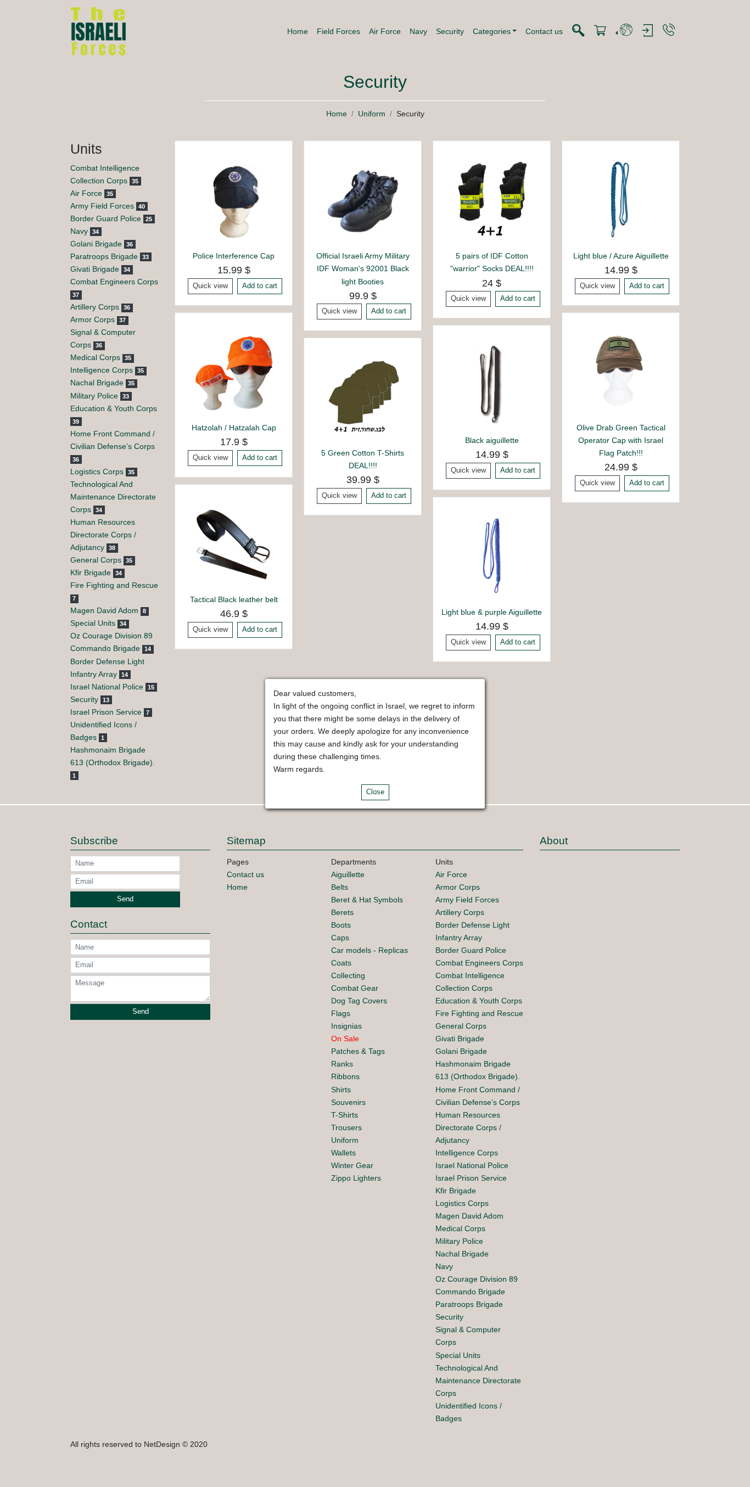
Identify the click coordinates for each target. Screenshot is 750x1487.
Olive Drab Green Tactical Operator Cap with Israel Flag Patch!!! (621, 440)
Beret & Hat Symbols (367, 899)
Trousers (346, 1127)
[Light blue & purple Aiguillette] (491, 555)
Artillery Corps (94, 306)
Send (125, 899)
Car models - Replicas (369, 950)
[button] (495, 31)
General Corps (95, 559)
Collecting (348, 975)
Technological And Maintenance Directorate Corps (113, 497)
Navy (418, 31)
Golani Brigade (96, 243)
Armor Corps (92, 319)
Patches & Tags (358, 1051)
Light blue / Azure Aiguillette (621, 255)
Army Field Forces (102, 205)
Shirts (341, 1089)
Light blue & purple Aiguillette (491, 612)
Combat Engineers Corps (114, 281)
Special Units (92, 623)
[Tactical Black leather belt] (233, 542)
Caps (340, 937)
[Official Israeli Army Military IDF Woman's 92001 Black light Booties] (362, 199)
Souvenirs (348, 1102)
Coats (341, 962)
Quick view (210, 286)
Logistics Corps (97, 471)
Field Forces (338, 31)
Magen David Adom (104, 610)
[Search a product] (578, 31)
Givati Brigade (94, 269)
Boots (341, 925)
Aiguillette (348, 874)
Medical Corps (95, 357)
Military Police (94, 395)
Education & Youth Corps (113, 408)
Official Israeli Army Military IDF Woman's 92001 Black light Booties (363, 268)
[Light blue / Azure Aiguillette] (620, 199)
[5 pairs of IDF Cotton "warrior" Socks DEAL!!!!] (491, 199)
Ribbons (345, 1076)
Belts (339, 887)
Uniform (371, 113)
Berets (342, 912)
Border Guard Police (105, 218)
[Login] (647, 31)
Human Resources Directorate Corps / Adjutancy (103, 535)
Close (375, 792)
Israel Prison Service (106, 712)
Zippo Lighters (356, 1178)
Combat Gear (354, 988)
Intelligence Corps (101, 370)
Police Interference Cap (234, 255)
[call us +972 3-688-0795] (668, 30)
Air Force (385, 31)
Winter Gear (352, 1165)
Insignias (346, 1026)
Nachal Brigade (97, 382)
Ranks (342, 1063)
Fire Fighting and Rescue (114, 585)
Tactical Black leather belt (234, 599)
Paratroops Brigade (104, 256)
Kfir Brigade (90, 572)
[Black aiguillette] (491, 383)
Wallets (343, 1152)
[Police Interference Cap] (233, 199)
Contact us (544, 31)
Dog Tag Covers (359, 1000)
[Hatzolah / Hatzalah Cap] (233, 370)
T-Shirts (344, 1114)
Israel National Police (106, 686)
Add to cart (259, 286)
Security (450, 31)
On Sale (345, 1038)
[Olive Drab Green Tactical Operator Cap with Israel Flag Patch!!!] (620, 370)
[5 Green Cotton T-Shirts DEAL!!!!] (362, 396)
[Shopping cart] (600, 31)
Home (297, 31)
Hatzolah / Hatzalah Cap (234, 427)
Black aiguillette (492, 440)
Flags (340, 1013)
